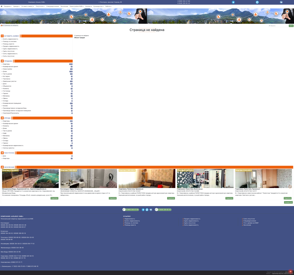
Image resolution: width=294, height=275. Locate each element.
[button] (290, 186)
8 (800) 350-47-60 (184, 1)
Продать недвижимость (192, 219)
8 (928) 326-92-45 (184, 3)
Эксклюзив (64, 6)
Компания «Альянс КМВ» (36, 2)
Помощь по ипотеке (131, 223)
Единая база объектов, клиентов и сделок (282, 273)
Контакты (88, 6)
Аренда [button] (16, 6)
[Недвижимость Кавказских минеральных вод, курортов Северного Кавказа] (1, 25)
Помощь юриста (130, 225)
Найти (291, 25)
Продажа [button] (7, 6)
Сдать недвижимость (191, 221)
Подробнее (54, 198)
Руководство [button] (98, 6)
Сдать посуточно (190, 223)
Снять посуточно (249, 219)
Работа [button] (107, 6)
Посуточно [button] (40, 6)
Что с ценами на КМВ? (251, 223)
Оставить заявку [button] (27, 6)
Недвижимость (130, 219)
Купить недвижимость (132, 221)
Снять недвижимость (191, 225)
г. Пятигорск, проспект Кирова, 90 (110, 2)
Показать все (288, 202)
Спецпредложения (52, 6)
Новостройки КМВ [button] (76, 6)
